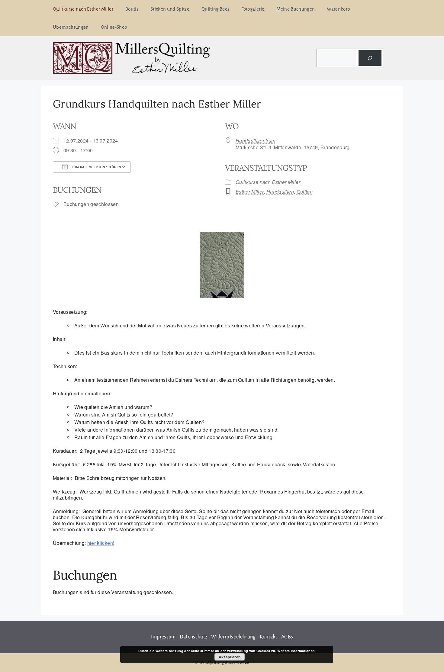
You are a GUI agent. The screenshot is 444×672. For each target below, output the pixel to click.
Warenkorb (338, 8)
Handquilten (280, 191)
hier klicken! (100, 542)
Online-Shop (114, 27)
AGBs (287, 637)
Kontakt (268, 637)
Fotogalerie (252, 8)
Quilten (305, 191)
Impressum (163, 637)
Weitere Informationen (296, 650)
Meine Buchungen (295, 8)
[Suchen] (370, 58)
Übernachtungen (71, 27)
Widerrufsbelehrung (233, 637)
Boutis (131, 8)
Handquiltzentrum (255, 140)
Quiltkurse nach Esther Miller (83, 8)
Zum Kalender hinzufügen (96, 167)
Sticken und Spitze (169, 8)
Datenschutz (194, 637)
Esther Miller (250, 191)
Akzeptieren (230, 657)
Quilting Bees (215, 8)
